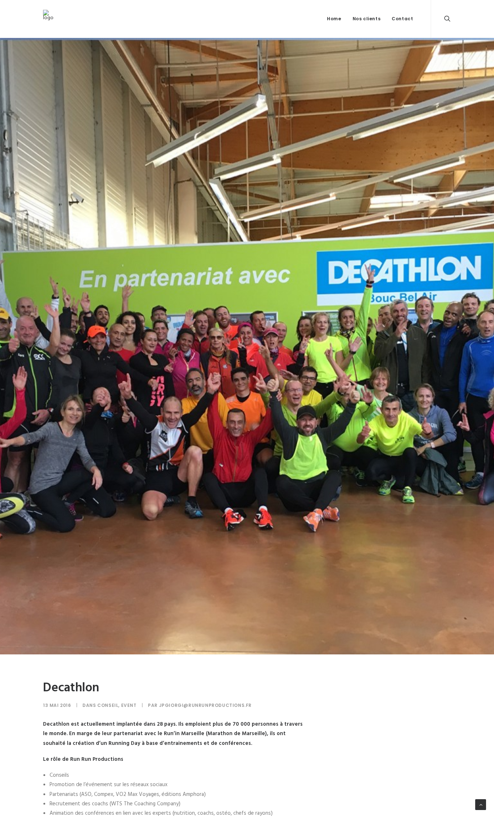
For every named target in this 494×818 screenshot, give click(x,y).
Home (334, 19)
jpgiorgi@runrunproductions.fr (205, 705)
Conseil (107, 705)
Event (129, 705)
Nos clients (367, 19)
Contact (402, 19)
